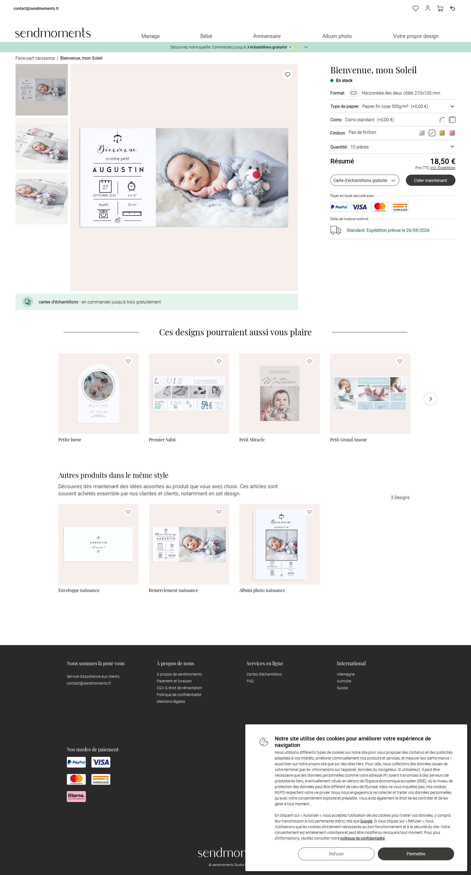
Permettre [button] (416, 854)
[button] (428, 8)
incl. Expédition (442, 167)
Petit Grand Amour (348, 439)
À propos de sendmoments (179, 674)
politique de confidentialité (362, 838)
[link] (98, 393)
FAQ (250, 680)
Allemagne (346, 674)
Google (366, 821)
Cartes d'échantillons (264, 674)
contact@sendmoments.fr (36, 8)
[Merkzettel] (415, 8)
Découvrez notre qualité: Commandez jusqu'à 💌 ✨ (234, 47)
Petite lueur (69, 439)
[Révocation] (452, 8)
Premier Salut (162, 439)
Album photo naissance (262, 590)
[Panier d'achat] (440, 8)
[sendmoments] (53, 33)
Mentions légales (171, 701)
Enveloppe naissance (78, 590)
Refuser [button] (336, 854)
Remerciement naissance (173, 590)
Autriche (344, 680)
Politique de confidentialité (179, 694)
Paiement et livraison (174, 680)
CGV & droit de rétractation (179, 687)
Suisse (342, 687)
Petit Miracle (252, 439)
